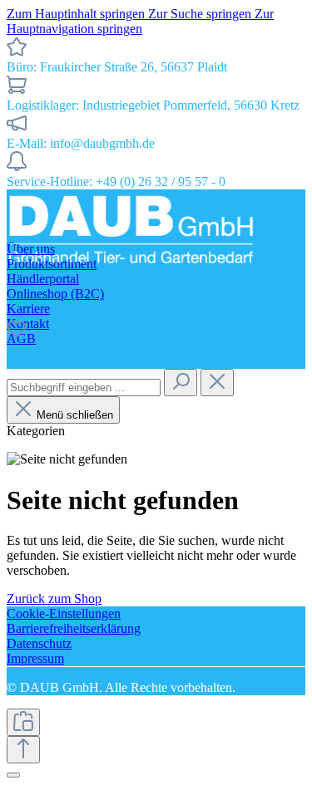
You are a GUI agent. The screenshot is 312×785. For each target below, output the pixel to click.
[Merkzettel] (17, 334)
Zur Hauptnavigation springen (140, 21)
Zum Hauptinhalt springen (77, 14)
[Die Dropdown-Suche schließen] (217, 382)
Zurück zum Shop (54, 598)
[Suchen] (180, 382)
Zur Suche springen (201, 14)
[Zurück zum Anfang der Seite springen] (23, 749)
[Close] (13, 775)
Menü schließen (75, 415)
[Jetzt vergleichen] (23, 722)
